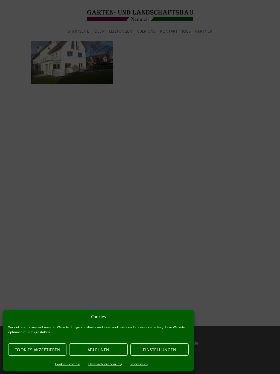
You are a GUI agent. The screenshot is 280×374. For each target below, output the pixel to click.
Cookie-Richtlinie (67, 364)
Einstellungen (159, 349)
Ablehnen (98, 349)
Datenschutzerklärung (105, 364)
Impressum (139, 364)
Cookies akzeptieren (37, 349)
